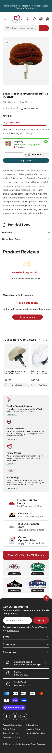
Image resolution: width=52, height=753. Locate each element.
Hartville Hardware (19, 744)
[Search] (44, 28)
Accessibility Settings (12, 725)
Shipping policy (33, 729)
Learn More (12, 415)
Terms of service (10, 733)
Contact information (35, 733)
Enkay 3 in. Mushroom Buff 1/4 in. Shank (14, 372)
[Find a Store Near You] (34, 19)
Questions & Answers (18, 295)
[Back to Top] (46, 598)
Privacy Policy (13, 630)
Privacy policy (32, 725)
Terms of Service (39, 627)
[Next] (46, 340)
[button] (5, 19)
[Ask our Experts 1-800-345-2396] (27, 19)
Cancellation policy (11, 737)
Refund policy (9, 729)
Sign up (41, 620)
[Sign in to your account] (41, 19)
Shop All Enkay (26, 102)
